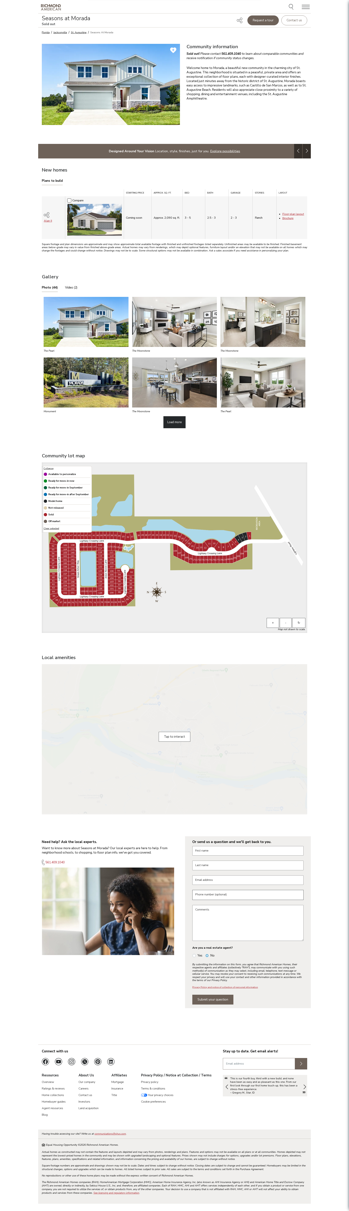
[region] (174, 215)
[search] (291, 7)
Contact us (294, 20)
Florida (46, 32)
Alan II (48, 221)
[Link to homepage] (51, 7)
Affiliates (119, 1075)
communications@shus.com (110, 1134)
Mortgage (117, 1082)
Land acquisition (89, 1108)
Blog (45, 1115)
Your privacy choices (160, 1095)
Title (114, 1095)
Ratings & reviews (53, 1089)
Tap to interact (174, 737)
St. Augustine (79, 32)
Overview (48, 1082)
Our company (87, 1082)
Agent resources (52, 1108)
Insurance (117, 1089)
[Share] (239, 20)
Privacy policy (149, 1082)
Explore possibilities (225, 151)
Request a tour (263, 20)
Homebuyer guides (54, 1102)
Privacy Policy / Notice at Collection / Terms (176, 1075)
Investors (84, 1102)
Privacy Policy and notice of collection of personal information (225, 987)
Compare (78, 200)
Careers (84, 1089)
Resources (50, 1075)
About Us (86, 1075)
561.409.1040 (55, 862)
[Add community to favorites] (173, 50)
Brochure (288, 218)
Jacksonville (60, 32)
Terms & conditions (153, 1089)
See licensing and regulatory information (116, 1193)
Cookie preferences (153, 1102)
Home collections (53, 1095)
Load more (174, 422)
